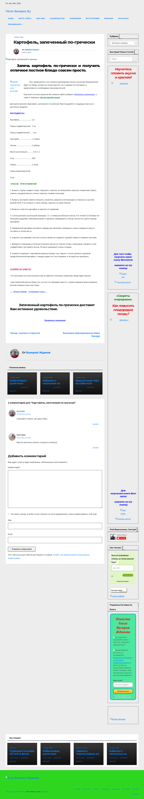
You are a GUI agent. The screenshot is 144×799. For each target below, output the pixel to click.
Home (11, 18)
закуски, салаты (82, 748)
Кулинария (75, 18)
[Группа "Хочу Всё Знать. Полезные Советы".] (118, 590)
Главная (77, 789)
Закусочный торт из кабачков (87, 382)
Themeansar (45, 791)
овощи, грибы (19, 37)
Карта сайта (24, 18)
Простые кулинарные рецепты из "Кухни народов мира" (122, 558)
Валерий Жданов (32, 50)
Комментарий (14, 467)
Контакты (123, 18)
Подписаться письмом (122, 581)
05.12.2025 (80, 758)
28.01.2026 (47, 758)
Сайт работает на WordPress (16, 791)
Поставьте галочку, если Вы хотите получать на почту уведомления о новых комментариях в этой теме (54, 514)
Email (10, 534)
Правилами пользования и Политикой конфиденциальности (122, 660)
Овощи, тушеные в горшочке (25, 333)
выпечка (13, 748)
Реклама (108, 18)
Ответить (96, 424)
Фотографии (92, 18)
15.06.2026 (14, 758)
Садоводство (57, 18)
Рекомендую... (15, 24)
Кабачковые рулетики (18, 382)
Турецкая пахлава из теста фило (22, 752)
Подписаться (123, 691)
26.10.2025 (114, 758)
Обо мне (40, 18)
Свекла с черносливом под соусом (88, 753)
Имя (9, 520)
